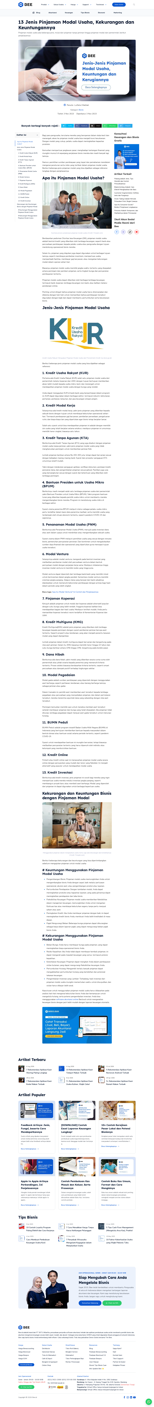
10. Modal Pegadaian (25, 191)
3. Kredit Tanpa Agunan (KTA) (26, 161)
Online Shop (46, 1365)
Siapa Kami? (117, 1348)
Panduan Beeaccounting (98, 1352)
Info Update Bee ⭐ (96, 1368)
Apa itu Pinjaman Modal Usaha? (25, 143)
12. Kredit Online (23, 197)
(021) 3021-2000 (54, 1379)
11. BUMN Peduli (23, 194)
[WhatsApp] (149, 1402)
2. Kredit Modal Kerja (25, 156)
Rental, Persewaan (73, 1362)
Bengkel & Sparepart (50, 1362)
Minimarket (70, 1355)
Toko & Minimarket (49, 1355)
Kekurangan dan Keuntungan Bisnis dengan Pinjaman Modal (27, 205)
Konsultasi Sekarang (90, 1303)
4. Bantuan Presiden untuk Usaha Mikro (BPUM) (27, 167)
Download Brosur (26, 1365)
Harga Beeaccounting (26, 1348)
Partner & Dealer (119, 1362)
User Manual (94, 1362)
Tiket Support (118, 1358)
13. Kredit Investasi (24, 201)
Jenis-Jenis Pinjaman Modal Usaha (26, 148)
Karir (114, 1352)
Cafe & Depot (47, 1358)
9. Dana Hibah (23, 187)
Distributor (46, 1348)
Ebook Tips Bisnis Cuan (97, 1365)
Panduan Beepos (95, 1358)
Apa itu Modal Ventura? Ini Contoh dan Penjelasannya (75, 592)
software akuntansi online (67, 999)
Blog (91, 1348)
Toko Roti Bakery (72, 1348)
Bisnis (81, 110)
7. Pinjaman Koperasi (25, 181)
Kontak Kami (117, 1355)
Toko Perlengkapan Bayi (75, 1358)
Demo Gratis (119, 5)
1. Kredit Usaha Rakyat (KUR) (28, 153)
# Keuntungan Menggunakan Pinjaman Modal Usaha (27, 211)
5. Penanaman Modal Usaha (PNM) (27, 172)
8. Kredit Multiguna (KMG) (26, 184)
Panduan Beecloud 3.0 (97, 1355)
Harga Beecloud (24, 1352)
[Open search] (134, 5)
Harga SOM (22, 1358)
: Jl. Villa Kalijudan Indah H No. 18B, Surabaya (97, 1379)
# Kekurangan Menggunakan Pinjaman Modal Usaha (27, 217)
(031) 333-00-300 (69, 1379)
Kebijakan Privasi (119, 1365)
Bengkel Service (72, 1352)
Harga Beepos (23, 1355)
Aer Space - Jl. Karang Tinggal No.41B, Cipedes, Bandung (102, 1382)
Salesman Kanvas (48, 1352)
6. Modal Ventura (24, 177)
